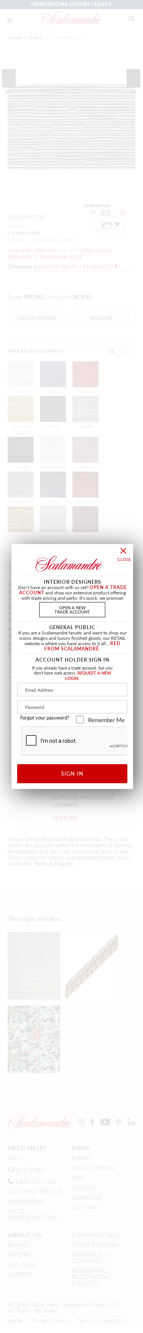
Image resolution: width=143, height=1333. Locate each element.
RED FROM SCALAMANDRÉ (82, 646)
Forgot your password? (44, 717)
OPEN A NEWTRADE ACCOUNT (72, 609)
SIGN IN (72, 773)
